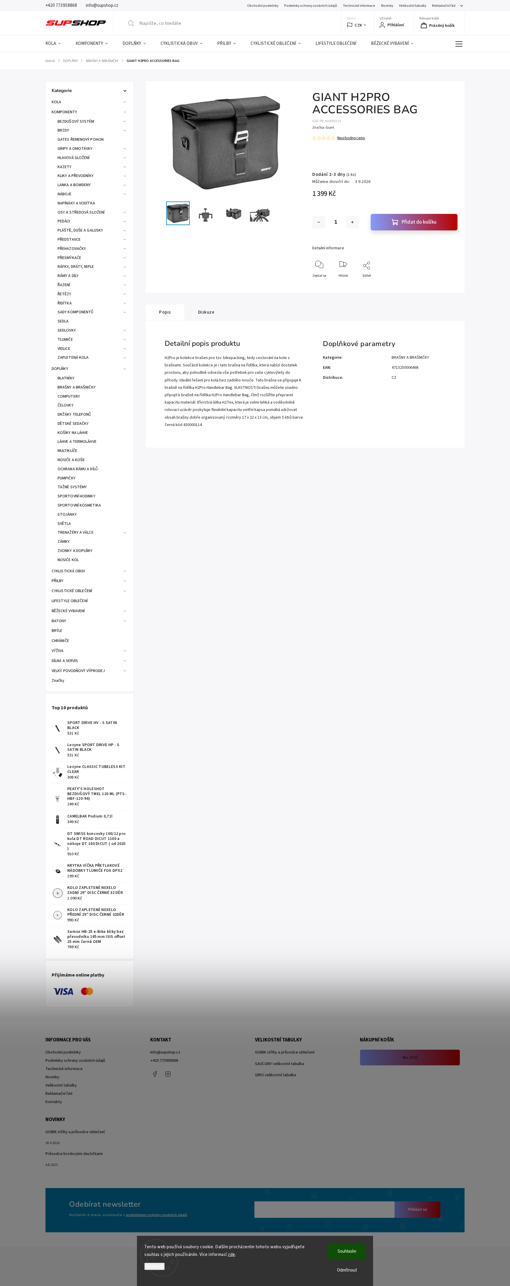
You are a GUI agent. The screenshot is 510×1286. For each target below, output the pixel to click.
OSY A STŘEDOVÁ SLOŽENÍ (81, 212)
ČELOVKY (65, 405)
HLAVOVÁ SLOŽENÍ (74, 158)
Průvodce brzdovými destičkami (74, 1154)
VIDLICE (64, 349)
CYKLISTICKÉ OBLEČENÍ (72, 591)
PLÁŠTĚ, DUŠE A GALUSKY (80, 230)
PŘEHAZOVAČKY (72, 249)
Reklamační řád (443, 5)
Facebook (154, 1073)
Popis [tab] (165, 312)
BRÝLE (57, 631)
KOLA (56, 102)
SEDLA (63, 321)
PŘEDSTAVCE (69, 240)
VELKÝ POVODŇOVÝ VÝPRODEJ (78, 671)
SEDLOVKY (67, 330)
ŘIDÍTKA (65, 303)
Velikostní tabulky (412, 5)
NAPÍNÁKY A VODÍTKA (76, 203)
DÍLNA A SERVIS (65, 661)
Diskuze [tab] (206, 312)
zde (231, 1254)
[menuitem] (56, 43)
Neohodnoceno (351, 138)
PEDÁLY (64, 221)
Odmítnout (347, 1270)
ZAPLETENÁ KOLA (73, 358)
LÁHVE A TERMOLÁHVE (77, 442)
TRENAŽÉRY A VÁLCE (76, 532)
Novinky (387, 5)
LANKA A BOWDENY (74, 185)
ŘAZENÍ (64, 285)
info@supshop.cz (165, 1052)
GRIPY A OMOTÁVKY (75, 149)
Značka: (323, 127)
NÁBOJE (65, 194)
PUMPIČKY (67, 478)
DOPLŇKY (60, 369)
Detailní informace (328, 248)
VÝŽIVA (58, 651)
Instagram (168, 1073)
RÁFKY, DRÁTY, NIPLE (76, 267)
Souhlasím (347, 1251)
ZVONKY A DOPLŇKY (75, 551)
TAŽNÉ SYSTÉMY (72, 487)
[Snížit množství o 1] (318, 222)
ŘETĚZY (64, 294)
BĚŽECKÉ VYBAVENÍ (68, 611)
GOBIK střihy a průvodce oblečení (284, 1052)
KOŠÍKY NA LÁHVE (73, 433)
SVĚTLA (64, 524)
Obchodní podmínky (262, 5)
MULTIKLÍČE (67, 451)
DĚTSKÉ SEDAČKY (73, 424)
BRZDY (63, 130)
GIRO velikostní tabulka (275, 1075)
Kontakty (53, 1102)
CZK (358, 25)
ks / (410, 1058)
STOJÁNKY (67, 514)
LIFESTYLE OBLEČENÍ (70, 601)
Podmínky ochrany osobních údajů (310, 5)
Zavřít (447, 285)
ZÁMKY (64, 542)
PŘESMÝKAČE (69, 258)
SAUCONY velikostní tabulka (279, 1064)
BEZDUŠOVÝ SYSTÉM (76, 121)
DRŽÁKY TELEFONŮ (74, 414)
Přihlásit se (417, 1210)
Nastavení (154, 1266)
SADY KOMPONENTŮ (76, 312)
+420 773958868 (164, 1061)
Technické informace (359, 5)
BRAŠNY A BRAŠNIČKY (77, 387)
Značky (58, 681)
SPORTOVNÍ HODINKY (76, 496)
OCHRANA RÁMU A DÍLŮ (78, 469)
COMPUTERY (69, 396)
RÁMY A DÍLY (68, 276)
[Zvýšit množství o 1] (352, 222)
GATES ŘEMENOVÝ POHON (81, 139)
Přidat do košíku (419, 222)
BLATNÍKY (66, 378)
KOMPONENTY (64, 112)
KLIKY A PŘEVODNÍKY (76, 176)
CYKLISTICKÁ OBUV (68, 571)
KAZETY (65, 167)
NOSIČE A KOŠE (71, 460)
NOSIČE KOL (68, 560)
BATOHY (59, 621)
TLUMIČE (65, 340)
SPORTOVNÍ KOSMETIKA (79, 505)
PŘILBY (58, 581)
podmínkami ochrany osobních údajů (156, 1215)
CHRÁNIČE (60, 641)
